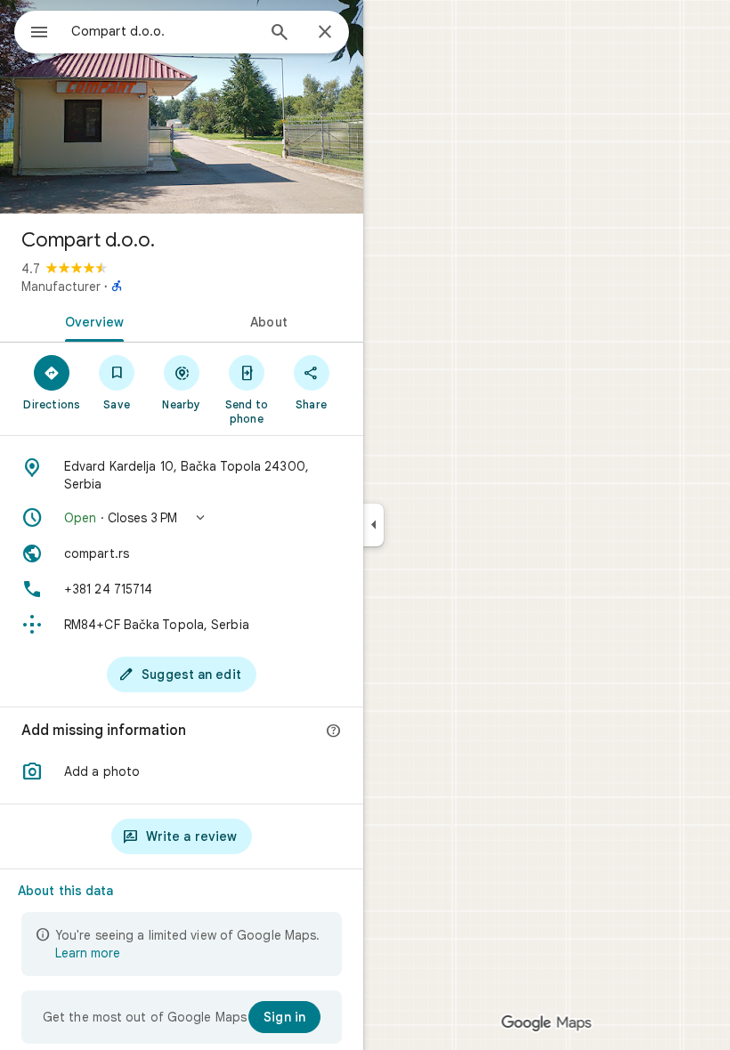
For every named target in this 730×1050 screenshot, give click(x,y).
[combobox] (163, 31)
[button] (181, 518)
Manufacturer (61, 287)
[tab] (91, 320)
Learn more (87, 953)
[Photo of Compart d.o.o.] (181, 107)
